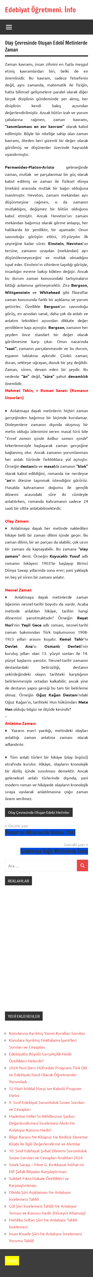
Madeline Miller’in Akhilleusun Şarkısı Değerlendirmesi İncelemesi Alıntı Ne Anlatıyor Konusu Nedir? (42, 1123)
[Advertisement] (46, 953)
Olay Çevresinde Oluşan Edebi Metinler (38, 812)
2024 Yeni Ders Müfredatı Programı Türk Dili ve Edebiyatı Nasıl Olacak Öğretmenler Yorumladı (48, 1074)
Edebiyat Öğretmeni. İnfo (40, 10)
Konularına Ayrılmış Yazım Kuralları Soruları (47, 1033)
